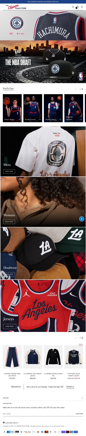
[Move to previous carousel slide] (76, 89)
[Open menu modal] (82, 7)
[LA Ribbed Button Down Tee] (53, 357)
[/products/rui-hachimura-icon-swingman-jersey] (43, 25)
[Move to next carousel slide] (81, 89)
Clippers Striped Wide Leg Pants (12, 375)
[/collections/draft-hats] (43, 61)
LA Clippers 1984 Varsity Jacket (32, 375)
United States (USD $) (11, 423)
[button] (81, 218)
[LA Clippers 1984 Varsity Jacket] (32, 357)
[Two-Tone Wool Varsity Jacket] (73, 357)
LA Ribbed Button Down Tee (53, 375)
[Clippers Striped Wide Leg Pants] (12, 357)
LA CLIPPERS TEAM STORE (21, 426)
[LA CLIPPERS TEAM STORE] (16, 6)
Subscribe (79, 414)
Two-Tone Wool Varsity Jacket (73, 375)
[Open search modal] (73, 7)
